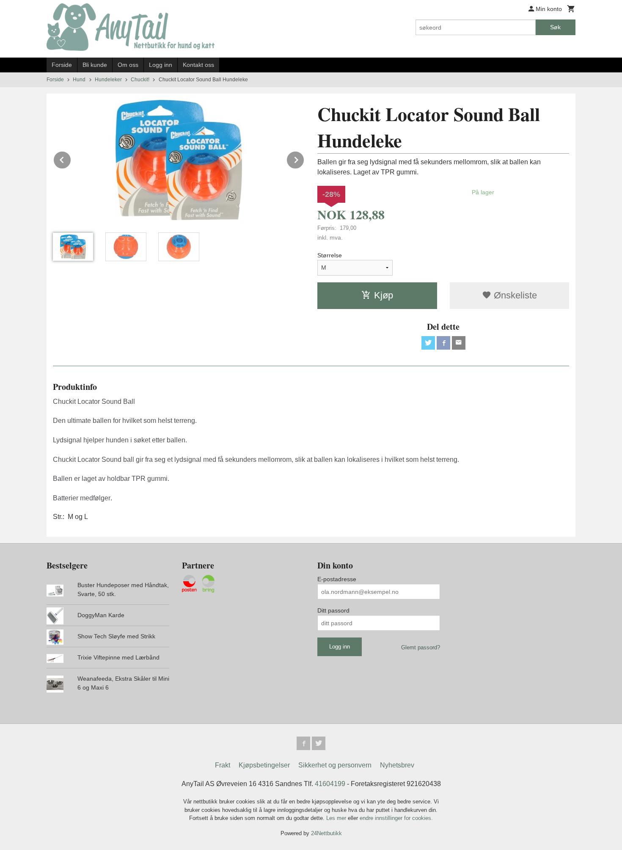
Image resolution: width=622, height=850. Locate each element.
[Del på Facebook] (443, 343)
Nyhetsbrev (397, 765)
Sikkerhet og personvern (335, 765)
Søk (555, 27)
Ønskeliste (514, 295)
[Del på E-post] (458, 343)
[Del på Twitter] (428, 343)
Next (304, 158)
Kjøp (383, 295)
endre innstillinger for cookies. (396, 818)
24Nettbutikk (326, 833)
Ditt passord (333, 610)
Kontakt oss (198, 64)
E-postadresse (336, 579)
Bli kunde (95, 64)
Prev (71, 158)
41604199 (330, 783)
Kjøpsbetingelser (264, 765)
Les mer (337, 818)
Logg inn (160, 64)
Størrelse (329, 255)
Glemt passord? (420, 647)
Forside (62, 64)
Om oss (128, 64)
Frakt (222, 765)
